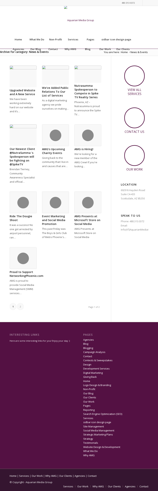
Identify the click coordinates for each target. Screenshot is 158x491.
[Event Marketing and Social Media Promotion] (55, 202)
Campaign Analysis (94, 352)
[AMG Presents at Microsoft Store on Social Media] (87, 202)
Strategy (88, 438)
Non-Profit (55, 39)
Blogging (88, 348)
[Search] (139, 58)
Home (18, 39)
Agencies (18, 49)
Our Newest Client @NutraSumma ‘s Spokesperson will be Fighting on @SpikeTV (22, 156)
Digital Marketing (93, 372)
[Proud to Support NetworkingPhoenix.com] (23, 258)
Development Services (96, 368)
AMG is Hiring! (83, 149)
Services (73, 39)
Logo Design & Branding (97, 385)
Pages (90, 39)
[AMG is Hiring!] (87, 135)
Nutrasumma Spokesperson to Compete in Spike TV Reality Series (86, 91)
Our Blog (35, 49)
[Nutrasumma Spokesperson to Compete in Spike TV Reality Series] (87, 74)
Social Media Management (98, 430)
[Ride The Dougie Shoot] (23, 202)
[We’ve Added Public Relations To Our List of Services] (55, 75)
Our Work (105, 49)
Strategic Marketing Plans (98, 434)
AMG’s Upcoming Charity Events (53, 151)
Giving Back (90, 377)
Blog (88, 49)
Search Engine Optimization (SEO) (102, 414)
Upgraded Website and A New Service (22, 92)
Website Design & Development (101, 447)
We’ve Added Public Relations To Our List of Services (55, 91)
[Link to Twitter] (139, 3)
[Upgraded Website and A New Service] (23, 76)
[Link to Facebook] (145, 3)
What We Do (36, 39)
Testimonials (90, 442)
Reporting (89, 410)
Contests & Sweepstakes (98, 360)
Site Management (93, 426)
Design (87, 364)
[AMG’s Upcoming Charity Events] (55, 135)
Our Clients (123, 49)
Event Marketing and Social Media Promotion (53, 220)
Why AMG (70, 49)
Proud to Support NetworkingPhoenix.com (26, 274)
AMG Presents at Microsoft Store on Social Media (87, 220)
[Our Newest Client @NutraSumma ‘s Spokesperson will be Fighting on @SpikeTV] (23, 135)
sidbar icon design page (116, 39)
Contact (53, 49)
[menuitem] (139, 58)
